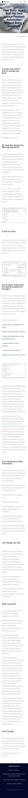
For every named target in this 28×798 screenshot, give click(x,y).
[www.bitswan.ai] (5, 2)
